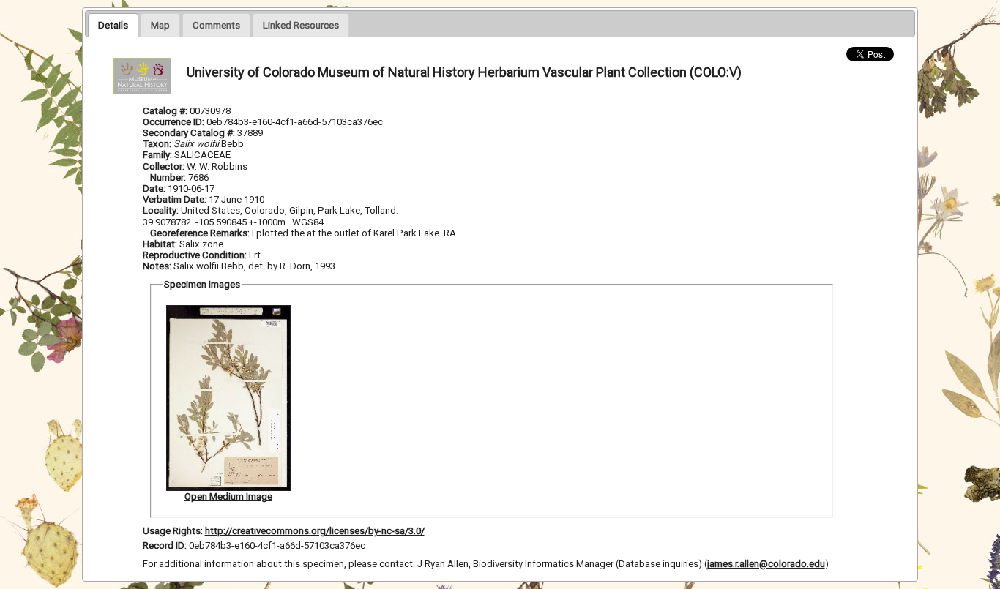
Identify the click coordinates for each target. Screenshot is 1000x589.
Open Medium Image (228, 496)
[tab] (113, 25)
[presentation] (113, 25)
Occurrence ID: (174, 121)
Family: (157, 154)
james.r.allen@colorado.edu (766, 563)
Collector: (165, 166)
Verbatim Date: (174, 199)
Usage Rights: (173, 530)
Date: (154, 188)
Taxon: (157, 143)
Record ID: (166, 545)
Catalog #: (166, 110)
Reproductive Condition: (195, 255)
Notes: (157, 265)
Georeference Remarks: (201, 233)
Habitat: (161, 244)
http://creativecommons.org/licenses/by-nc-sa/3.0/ (315, 530)
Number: (169, 177)
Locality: (161, 210)
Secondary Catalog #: (190, 132)
